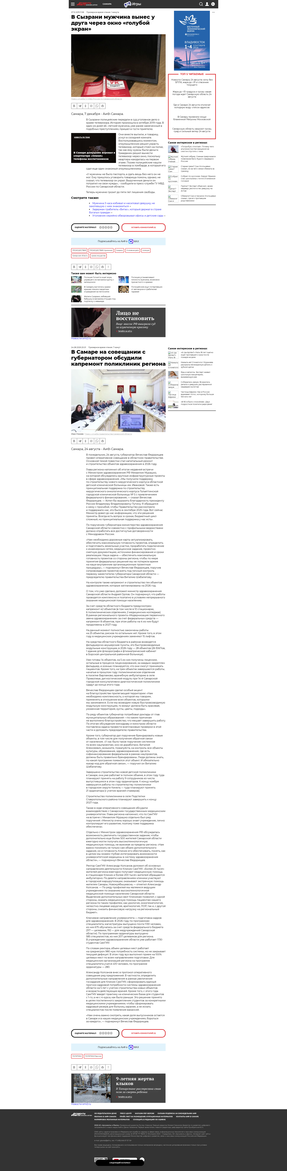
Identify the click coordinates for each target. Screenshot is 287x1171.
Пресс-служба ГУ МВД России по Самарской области (96, 99)
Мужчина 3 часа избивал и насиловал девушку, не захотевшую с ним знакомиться (122, 205)
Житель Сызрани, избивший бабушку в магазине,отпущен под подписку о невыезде (100, 298)
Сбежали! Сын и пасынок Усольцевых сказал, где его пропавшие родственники (198, 198)
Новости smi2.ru (81, 338)
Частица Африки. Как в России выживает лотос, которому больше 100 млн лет (197, 394)
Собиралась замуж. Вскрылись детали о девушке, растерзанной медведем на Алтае (196, 384)
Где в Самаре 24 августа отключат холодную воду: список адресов (192, 106)
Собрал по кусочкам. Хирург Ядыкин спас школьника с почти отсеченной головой (198, 178)
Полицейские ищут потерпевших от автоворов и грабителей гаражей (146, 289)
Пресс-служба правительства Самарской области (108, 434)
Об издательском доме (105, 1113)
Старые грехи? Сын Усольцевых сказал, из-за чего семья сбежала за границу (197, 168)
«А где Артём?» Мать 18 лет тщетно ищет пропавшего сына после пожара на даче (197, 354)
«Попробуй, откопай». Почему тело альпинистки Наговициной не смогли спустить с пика (197, 148)
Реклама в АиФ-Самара (105, 1117)
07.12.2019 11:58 (77, 12)
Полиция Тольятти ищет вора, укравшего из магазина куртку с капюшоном (99, 279)
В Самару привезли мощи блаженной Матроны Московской (192, 118)
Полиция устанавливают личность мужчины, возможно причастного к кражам (145, 279)
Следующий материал (119, 1163)
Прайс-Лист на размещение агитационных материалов (146, 1117)
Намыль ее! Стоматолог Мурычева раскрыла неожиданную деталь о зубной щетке (197, 364)
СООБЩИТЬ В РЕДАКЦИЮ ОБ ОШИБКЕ (149, 1120)
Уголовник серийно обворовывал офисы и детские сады (127, 215)
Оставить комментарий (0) (143, 227)
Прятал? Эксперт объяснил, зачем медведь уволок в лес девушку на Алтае (197, 188)
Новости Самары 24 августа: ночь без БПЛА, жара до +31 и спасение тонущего (192, 82)
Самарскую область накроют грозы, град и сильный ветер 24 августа (192, 130)
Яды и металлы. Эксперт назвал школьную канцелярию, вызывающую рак (195, 374)
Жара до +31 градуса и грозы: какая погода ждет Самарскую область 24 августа (192, 94)
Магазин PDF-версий (144, 1113)
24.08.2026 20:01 (78, 347)
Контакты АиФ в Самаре (187, 1117)
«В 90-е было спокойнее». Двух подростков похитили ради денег (196, 403)
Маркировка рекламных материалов (112, 1120)
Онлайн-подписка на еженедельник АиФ (177, 1113)
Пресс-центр (126, 1113)
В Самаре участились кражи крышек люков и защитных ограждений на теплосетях (97, 289)
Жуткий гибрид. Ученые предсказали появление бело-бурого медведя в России (198, 158)
